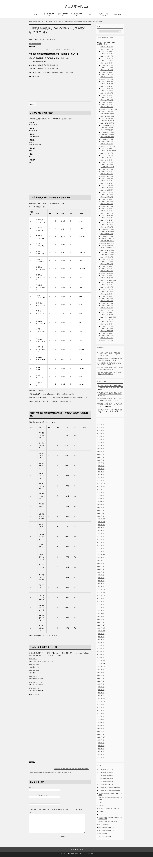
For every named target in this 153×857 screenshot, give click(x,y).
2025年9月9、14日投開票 (107, 146)
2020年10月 (101, 631)
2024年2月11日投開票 (106, 331)
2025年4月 (101, 472)
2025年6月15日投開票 (106, 178)
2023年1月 (101, 551)
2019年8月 (101, 672)
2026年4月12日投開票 (106, 84)
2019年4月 (101, 684)
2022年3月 (101, 581)
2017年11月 (101, 734)
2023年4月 (101, 542)
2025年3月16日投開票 (106, 206)
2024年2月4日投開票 (106, 333)
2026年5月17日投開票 (106, 79)
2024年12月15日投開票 (107, 231)
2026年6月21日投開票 (106, 67)
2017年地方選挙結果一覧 (105, 769)
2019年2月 (101, 690)
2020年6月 (101, 642)
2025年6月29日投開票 (106, 174)
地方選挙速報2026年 (49, 14)
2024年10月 (101, 489)
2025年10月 (101, 454)
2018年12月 (101, 696)
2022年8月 (101, 566)
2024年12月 (101, 483)
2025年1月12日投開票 (106, 227)
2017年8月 (101, 743)
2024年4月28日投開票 (106, 305)
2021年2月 (101, 619)
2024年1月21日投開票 (106, 338)
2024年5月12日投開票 (106, 303)
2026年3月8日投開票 (106, 95)
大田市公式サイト (35, 144)
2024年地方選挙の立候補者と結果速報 (109, 790)
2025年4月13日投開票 (106, 197)
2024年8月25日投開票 (106, 271)
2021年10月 (101, 595)
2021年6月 (101, 607)
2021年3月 (101, 616)
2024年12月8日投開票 (106, 234)
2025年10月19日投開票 (107, 134)
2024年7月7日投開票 (106, 284)
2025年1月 (101, 480)
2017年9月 (101, 740)
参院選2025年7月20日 (108, 167)
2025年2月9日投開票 (106, 217)
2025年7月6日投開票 (106, 171)
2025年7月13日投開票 (106, 169)
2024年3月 (101, 510)
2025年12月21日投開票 (107, 114)
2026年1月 (101, 445)
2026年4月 (101, 436)
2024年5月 (101, 504)
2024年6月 (101, 501)
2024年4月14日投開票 (106, 310)
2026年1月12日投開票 (106, 111)
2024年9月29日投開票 (106, 259)
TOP (35, 14)
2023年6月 (101, 536)
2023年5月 (101, 539)
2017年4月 (101, 754)
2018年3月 (101, 722)
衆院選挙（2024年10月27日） (109, 247)
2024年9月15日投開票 (106, 264)
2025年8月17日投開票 (106, 155)
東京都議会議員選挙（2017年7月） (108, 822)
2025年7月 (101, 463)
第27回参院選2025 (103, 824)
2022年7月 (101, 569)
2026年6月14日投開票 (106, 70)
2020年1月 (101, 657)
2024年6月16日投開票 (106, 291)
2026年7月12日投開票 (106, 60)
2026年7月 (101, 427)
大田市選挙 (39, 390)
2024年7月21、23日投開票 (108, 280)
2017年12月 (101, 731)
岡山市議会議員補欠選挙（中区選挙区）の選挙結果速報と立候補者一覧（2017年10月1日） (110, 404)
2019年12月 (101, 660)
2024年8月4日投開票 (106, 275)
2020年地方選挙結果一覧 (105, 778)
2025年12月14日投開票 (107, 116)
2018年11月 (101, 698)
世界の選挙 (101, 802)
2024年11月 (101, 486)
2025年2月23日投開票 (106, 213)
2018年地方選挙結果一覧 (105, 772)
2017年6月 (101, 749)
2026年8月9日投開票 (106, 51)
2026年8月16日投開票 (106, 49)
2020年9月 (101, 634)
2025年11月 (101, 451)
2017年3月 (101, 757)
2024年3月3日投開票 (106, 324)
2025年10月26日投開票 (107, 132)
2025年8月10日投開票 (106, 157)
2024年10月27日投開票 (107, 250)
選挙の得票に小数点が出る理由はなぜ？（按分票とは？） (69, 397)
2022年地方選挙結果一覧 (35, 43)
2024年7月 (101, 498)
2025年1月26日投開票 (106, 222)
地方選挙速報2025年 (63, 14)
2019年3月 (101, 687)
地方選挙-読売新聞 (34, 664)
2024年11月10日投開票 (107, 243)
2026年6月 (101, 430)
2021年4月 (101, 613)
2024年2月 (101, 513)
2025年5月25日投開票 (106, 185)
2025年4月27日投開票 (106, 192)
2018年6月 (101, 713)
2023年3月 (101, 545)
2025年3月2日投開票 (106, 211)
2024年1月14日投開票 (106, 340)
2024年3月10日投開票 (106, 321)
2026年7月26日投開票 (106, 56)
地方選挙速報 (53, 635)
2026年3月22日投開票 (106, 90)
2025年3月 (101, 474)
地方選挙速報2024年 (76, 14)
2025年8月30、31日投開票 (108, 150)
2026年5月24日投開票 (106, 77)
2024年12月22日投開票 (107, 229)
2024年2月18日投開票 (106, 328)
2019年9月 (101, 669)
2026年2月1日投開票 (106, 104)
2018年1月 (101, 728)
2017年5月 (101, 752)
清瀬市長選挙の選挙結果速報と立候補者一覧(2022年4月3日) (71, 769)
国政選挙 (101, 805)
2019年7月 (101, 675)
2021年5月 (101, 610)
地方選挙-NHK (33, 659)
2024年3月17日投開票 (106, 319)
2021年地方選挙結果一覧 (105, 781)
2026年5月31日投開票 (106, 74)
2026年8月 (101, 424)
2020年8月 (101, 637)
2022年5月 (101, 575)
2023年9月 (101, 528)
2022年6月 (101, 572)
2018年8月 (101, 707)
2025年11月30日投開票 (107, 120)
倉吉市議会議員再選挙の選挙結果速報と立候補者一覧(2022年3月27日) (51, 772)
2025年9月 (101, 457)
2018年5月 (101, 716)
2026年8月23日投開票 (106, 47)
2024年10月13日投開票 (107, 254)
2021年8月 (101, 601)
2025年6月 (101, 466)
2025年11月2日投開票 (106, 130)
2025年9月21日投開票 (106, 144)
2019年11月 (101, 663)
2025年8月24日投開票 (106, 153)
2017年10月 (101, 737)
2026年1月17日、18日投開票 (108, 109)
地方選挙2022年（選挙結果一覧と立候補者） (62, 72)
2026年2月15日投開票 (106, 100)
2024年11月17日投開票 (107, 241)
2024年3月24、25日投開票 (108, 317)
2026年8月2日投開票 (106, 53)
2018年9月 (101, 704)
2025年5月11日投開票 (106, 190)
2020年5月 (101, 645)
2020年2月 (101, 654)
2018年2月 (101, 725)
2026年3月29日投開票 (106, 88)
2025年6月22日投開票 (106, 176)
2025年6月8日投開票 (106, 181)
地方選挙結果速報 (34, 688)
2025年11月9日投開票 (106, 127)
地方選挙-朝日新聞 (34, 670)
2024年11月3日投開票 (106, 245)
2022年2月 (101, 584)
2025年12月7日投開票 (106, 118)
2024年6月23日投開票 (106, 289)
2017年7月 (101, 746)
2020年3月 (101, 651)
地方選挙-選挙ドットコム (36, 682)
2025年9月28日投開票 (106, 141)
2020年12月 (101, 625)
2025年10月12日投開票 (107, 137)
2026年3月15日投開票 (106, 93)
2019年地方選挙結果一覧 (105, 775)
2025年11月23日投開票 (107, 123)
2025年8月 (101, 460)
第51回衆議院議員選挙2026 (106, 830)
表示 (34, 104)
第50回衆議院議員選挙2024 (106, 827)
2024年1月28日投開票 (106, 335)
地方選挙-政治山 (33, 676)
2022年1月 (101, 586)
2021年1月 (101, 622)
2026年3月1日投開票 (106, 97)
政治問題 (101, 811)
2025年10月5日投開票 (106, 139)
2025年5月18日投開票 (106, 187)
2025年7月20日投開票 (106, 164)
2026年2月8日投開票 (106, 102)
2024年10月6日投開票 (106, 257)
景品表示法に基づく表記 (104, 14)
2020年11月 (101, 628)
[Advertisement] (60, 89)
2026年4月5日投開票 (106, 86)
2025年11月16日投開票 (107, 125)
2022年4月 (101, 578)
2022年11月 (101, 557)
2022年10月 (101, 560)
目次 (90, 14)
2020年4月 (101, 648)
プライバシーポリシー (77, 849)
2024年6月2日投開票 (106, 296)
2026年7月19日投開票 (106, 58)
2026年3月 (101, 439)
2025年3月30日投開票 (106, 201)
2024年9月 (101, 492)
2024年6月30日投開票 (106, 287)
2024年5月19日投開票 (106, 301)
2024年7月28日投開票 (106, 278)
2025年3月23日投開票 (106, 204)
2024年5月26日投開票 (106, 298)
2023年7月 (101, 533)
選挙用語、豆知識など (104, 836)
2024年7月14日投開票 (106, 282)
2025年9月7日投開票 (106, 148)
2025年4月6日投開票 (106, 199)
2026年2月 (101, 442)
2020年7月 (101, 640)
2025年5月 (101, 469)
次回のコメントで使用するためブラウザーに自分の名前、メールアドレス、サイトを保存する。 (57, 809)
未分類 (100, 814)
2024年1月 (101, 516)
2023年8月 (101, 530)
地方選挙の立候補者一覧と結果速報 (108, 808)
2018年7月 (101, 710)
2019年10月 (101, 666)
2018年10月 (101, 701)
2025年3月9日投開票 (106, 208)
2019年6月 (101, 678)
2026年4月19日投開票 (106, 81)
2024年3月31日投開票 (106, 314)
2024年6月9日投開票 (106, 294)
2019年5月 (101, 681)
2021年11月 (101, 592)
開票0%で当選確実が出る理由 (65, 394)
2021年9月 (101, 598)
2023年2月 (101, 548)
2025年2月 (101, 477)
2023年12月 (101, 519)
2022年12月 (101, 554)
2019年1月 (101, 693)
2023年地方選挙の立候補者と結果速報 (109, 787)
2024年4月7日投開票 (106, 312)
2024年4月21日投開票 (106, 308)
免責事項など (117, 14)
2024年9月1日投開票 (106, 268)
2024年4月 (101, 507)
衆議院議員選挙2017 (104, 833)
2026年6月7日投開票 (106, 72)
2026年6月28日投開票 (106, 65)
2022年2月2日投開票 (106, 220)
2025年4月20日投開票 (106, 194)
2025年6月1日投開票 (106, 183)
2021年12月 (101, 589)
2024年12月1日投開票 (106, 236)
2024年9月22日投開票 (106, 261)
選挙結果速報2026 (76, 6)
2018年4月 (101, 719)
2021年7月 (101, 604)
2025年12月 (101, 448)
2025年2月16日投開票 (106, 215)
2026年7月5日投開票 (106, 63)
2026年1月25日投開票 (106, 107)
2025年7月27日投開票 (106, 162)
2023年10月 (101, 525)
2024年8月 (101, 495)
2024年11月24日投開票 (107, 238)
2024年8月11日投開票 (106, 273)
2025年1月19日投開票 (106, 224)
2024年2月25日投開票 (106, 326)
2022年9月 (101, 563)
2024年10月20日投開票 (107, 252)
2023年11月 (101, 522)
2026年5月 (101, 433)
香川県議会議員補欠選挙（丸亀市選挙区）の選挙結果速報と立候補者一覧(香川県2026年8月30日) (110, 353)
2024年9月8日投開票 (106, 266)
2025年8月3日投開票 (106, 160)
